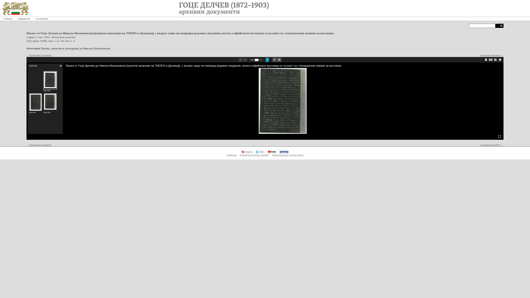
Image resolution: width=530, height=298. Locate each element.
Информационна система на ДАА (288, 155)
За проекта (42, 19)
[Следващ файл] (274, 59)
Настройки (500, 59)
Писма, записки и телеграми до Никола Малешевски (75, 48)
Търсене (501, 26)
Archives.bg (231, 155)
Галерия (495, 59)
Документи (24, 19)
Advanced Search (497, 26)
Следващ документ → (492, 55)
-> (267, 60)
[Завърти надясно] (76, 70)
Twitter (261, 152)
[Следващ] (499, 101)
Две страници (490, 59)
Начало (8, 19)
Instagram (248, 152)
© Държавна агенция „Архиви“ (254, 155)
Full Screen (499, 136)
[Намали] (71, 70)
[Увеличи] (66, 70)
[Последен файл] (279, 59)
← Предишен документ (38, 55)
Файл (252, 60)
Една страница (486, 59)
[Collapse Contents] (60, 66)
